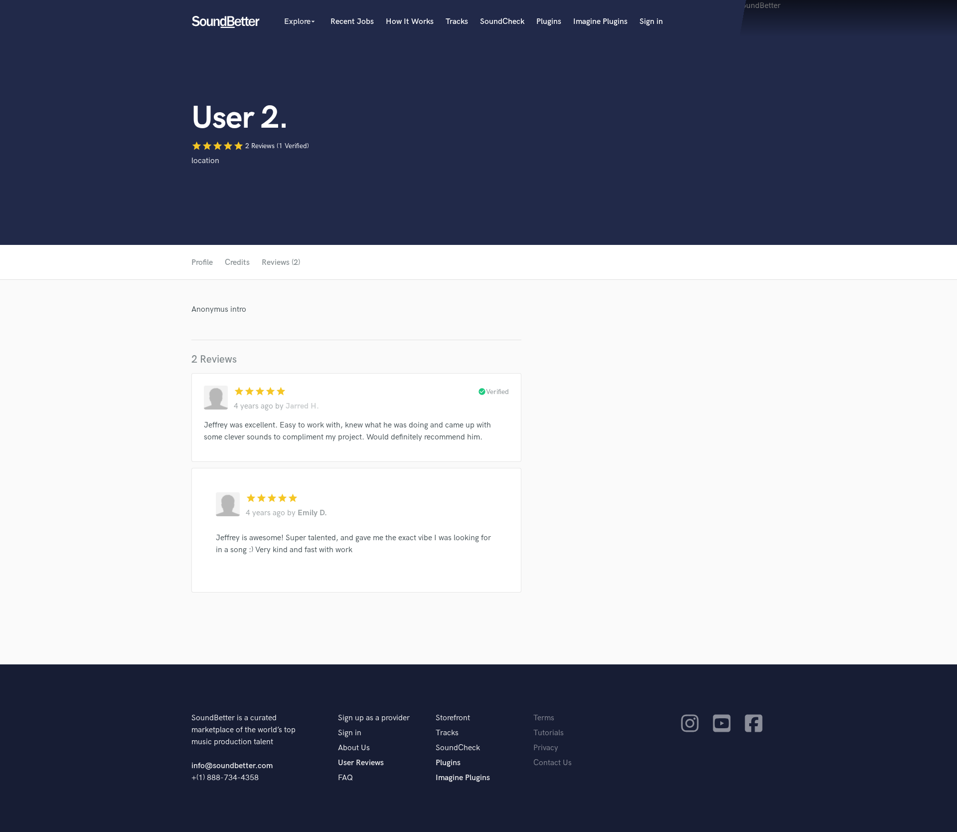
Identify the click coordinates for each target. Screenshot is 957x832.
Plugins (548, 21)
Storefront (453, 718)
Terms (543, 718)
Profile (202, 262)
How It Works (410, 21)
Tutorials (548, 733)
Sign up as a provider (374, 718)
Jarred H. (302, 406)
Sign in (651, 21)
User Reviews (361, 763)
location (205, 161)
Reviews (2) (281, 262)
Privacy (545, 748)
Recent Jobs (352, 21)
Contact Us (552, 763)
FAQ (345, 778)
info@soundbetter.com (232, 766)
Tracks (457, 21)
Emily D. (312, 513)
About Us (354, 748)
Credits (237, 262)
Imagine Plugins (600, 21)
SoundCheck (502, 21)
